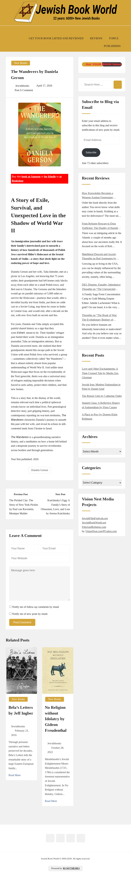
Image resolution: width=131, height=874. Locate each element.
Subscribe (91, 152)
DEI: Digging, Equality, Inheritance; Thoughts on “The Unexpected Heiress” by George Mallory (101, 287)
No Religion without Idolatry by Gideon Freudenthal (56, 718)
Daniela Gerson (39, 470)
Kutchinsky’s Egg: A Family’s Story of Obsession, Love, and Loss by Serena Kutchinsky (55, 507)
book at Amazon (30, 176)
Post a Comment (24, 90)
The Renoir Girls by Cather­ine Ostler (102, 396)
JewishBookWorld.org (94, 522)
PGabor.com (110, 531)
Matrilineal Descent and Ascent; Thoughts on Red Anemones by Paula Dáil (99, 257)
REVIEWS (96, 38)
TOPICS (113, 38)
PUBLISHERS (112, 46)
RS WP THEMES (71, 868)
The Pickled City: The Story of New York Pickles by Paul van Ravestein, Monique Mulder (23, 507)
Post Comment (22, 622)
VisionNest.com (94, 531)
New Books (20, 63)
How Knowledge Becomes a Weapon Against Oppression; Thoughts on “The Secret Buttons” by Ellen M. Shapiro (100, 196)
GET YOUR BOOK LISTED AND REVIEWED (56, 38)
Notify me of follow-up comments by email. (35, 606)
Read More (15, 775)
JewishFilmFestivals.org (95, 518)
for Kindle (50, 176)
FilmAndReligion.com (94, 527)
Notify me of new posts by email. (30, 613)
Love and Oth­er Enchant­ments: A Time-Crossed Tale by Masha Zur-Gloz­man (100, 373)
